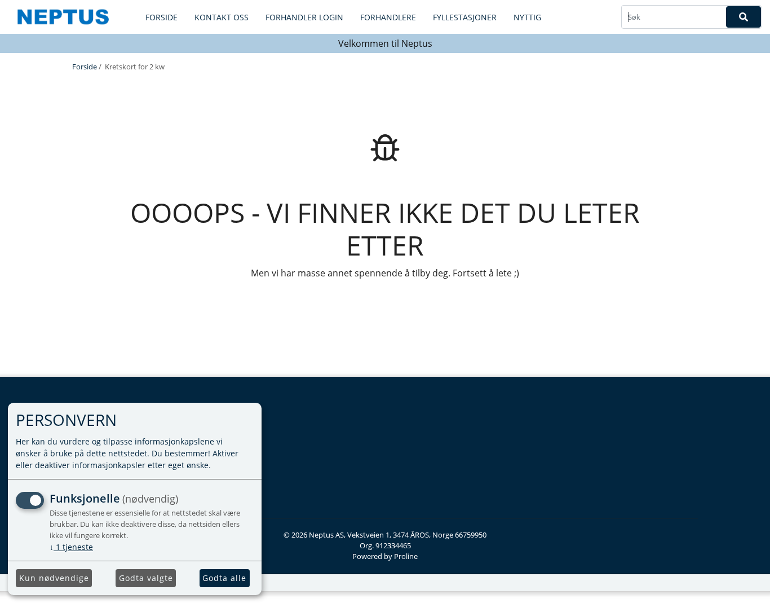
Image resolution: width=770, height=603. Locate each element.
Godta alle (224, 578)
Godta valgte (146, 578)
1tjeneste (71, 547)
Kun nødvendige (54, 578)
